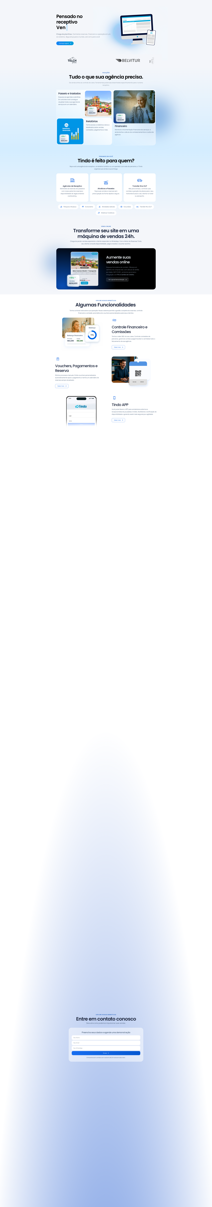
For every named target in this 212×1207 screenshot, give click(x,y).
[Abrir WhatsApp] (207, 1202)
